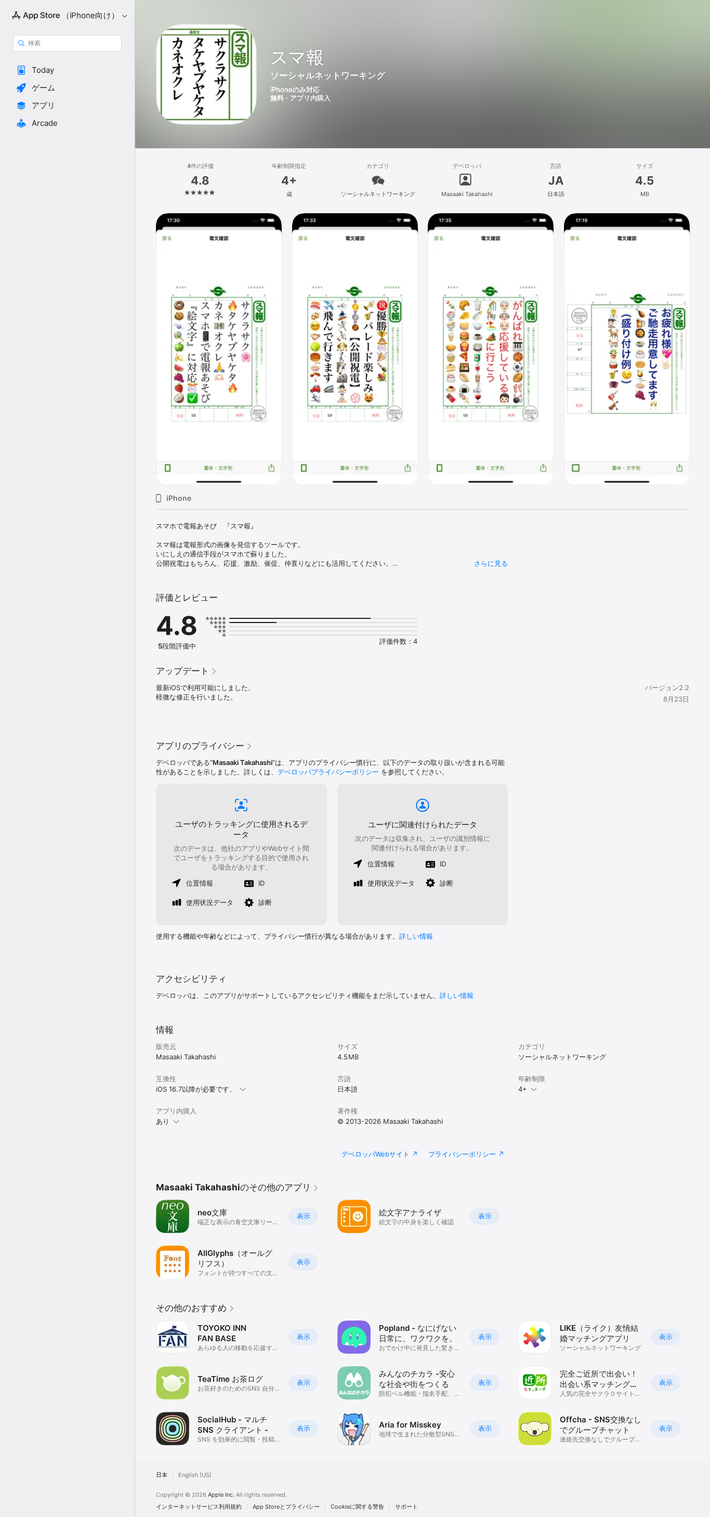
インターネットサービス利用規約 (199, 1507)
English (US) (195, 1475)
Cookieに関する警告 (357, 1507)
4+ (522, 1089)
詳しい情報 (416, 936)
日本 (161, 1475)
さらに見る (491, 563)
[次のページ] (699, 349)
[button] (67, 70)
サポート (406, 1507)
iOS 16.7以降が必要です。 (196, 1089)
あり (162, 1121)
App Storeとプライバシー (286, 1507)
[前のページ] (145, 349)
